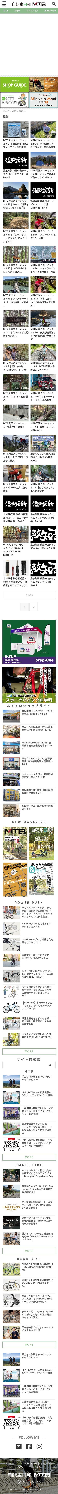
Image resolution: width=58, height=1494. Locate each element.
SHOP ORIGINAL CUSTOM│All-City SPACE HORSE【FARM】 (37, 1267)
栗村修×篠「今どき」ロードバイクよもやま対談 (37, 1329)
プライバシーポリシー (27, 1463)
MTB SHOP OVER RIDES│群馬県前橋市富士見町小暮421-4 (37, 745)
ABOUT (21, 1467)
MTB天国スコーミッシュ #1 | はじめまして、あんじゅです (42, 487)
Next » (29, 594)
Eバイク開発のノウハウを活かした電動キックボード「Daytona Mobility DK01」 (37, 974)
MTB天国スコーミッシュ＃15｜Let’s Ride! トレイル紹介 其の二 (15, 268)
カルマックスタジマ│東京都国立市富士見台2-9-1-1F (37, 775)
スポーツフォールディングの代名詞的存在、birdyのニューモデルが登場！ (37, 1220)
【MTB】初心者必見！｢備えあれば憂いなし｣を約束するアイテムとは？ (15, 582)
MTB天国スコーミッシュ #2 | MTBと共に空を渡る (15, 487)
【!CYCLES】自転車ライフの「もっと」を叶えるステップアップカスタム (37, 1005)
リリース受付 (34, 1467)
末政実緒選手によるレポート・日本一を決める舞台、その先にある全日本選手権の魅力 (36, 1128)
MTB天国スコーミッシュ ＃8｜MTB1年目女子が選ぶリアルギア (42, 366)
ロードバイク (32, 11)
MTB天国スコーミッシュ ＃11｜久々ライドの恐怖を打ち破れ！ (16, 332)
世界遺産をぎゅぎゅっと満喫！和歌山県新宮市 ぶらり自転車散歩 (36, 1021)
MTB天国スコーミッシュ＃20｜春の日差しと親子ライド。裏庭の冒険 (42, 143)
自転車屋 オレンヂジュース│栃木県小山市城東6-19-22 (37, 712)
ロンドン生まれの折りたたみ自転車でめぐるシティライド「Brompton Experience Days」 (37, 1174)
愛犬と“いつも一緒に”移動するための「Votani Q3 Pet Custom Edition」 (37, 1236)
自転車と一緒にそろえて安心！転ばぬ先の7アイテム (35, 956)
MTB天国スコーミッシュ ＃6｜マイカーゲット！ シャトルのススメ (42, 396)
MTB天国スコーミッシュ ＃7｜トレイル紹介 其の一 (15, 396)
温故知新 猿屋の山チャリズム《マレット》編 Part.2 (43, 582)
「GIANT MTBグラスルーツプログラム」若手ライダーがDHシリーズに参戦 (37, 1111)
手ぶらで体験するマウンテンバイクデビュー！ (36, 1078)
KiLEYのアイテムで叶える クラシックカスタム (37, 925)
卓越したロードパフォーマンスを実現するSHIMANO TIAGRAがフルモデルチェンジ (37, 1298)
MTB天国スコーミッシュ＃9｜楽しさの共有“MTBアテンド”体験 (15, 366)
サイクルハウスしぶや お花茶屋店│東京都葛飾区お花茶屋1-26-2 (37, 761)
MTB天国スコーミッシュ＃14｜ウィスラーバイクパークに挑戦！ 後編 (43, 268)
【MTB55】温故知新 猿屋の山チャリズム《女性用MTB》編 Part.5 (15, 517)
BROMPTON (50, 11)
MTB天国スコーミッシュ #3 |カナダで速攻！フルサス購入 (15, 457)
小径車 (17, 11)
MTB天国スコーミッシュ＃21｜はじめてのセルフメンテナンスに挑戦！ (15, 143)
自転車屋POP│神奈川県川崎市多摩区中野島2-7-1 (37, 791)
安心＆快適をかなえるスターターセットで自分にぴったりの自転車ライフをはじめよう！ (36, 991)
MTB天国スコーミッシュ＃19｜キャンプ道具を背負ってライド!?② (43, 174)
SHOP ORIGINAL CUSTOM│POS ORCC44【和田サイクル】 (37, 1283)
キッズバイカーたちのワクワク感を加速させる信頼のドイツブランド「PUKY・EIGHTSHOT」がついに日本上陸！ (37, 912)
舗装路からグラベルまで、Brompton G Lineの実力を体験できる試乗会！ (37, 1189)
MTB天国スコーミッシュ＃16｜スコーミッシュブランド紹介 (43, 234)
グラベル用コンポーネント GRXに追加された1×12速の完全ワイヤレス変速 (37, 1314)
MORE (29, 1051)
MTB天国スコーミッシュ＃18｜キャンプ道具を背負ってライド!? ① (16, 204)
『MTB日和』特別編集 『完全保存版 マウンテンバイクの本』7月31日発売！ (37, 1142)
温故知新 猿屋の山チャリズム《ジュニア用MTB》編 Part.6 (43, 204)
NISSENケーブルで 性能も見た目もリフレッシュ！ (37, 941)
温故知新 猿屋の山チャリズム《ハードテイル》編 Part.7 (16, 174)
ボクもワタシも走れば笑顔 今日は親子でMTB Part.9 (42, 457)
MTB (6, 11)
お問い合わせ (47, 1463)
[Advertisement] (29, 44)
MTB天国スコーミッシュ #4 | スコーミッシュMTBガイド (43, 427)
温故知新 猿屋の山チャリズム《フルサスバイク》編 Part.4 (43, 517)
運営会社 (9, 1463)
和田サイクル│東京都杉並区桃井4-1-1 (37, 807)
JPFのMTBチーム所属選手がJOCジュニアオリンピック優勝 (37, 1094)
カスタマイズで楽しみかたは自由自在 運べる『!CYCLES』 (37, 1035)
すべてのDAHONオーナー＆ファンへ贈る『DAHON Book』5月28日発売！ (37, 1205)
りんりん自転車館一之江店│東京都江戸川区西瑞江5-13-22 (37, 728)
